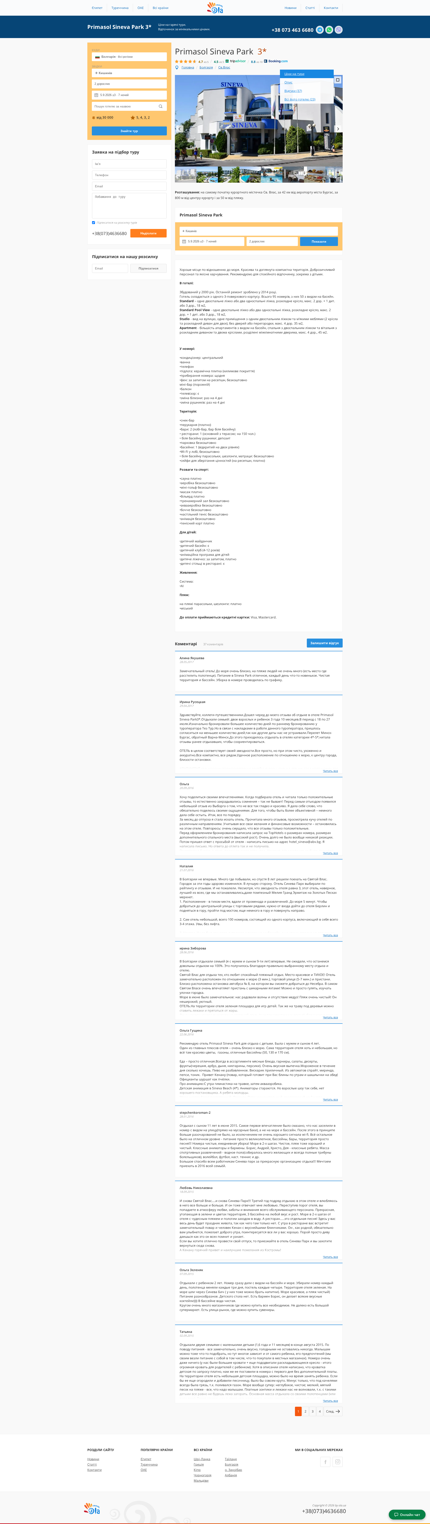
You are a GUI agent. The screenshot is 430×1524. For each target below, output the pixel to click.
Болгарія (117, 56)
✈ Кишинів (103, 73)
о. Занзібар (233, 1470)
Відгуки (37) (293, 91)
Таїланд (231, 1459)
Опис (288, 82)
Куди (96, 50)
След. (330, 1411)
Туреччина (120, 8)
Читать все (330, 771)
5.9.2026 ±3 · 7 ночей (114, 95)
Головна (188, 67)
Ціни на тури (294, 74)
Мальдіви (201, 1480)
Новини (291, 8)
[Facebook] (325, 1462)
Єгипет (97, 8)
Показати (319, 241)
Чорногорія (202, 1475)
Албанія (231, 1475)
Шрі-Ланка (202, 1459)
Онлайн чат (410, 1514)
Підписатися (148, 268)
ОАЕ (141, 8)
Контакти (331, 8)
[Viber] (339, 30)
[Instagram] (338, 1462)
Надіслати (148, 233)
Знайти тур (129, 131)
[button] (160, 8)
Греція (199, 1464)
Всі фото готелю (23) (299, 99)
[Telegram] (320, 30)
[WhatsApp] (329, 30)
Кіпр (197, 1470)
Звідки (97, 66)
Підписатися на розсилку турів (117, 222)
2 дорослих (102, 83)
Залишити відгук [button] (324, 643)
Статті (310, 8)
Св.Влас (224, 67)
